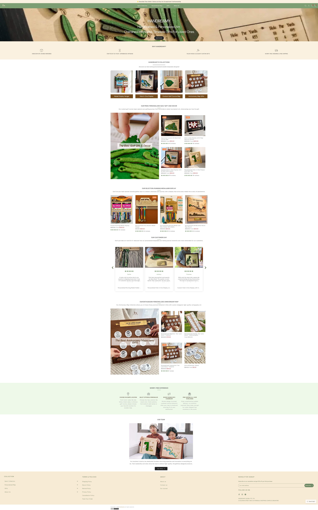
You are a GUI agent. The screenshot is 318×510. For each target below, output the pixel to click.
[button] (165, 143)
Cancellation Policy (88, 495)
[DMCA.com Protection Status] (115, 508)
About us (163, 481)
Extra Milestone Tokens (192, 365)
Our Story (160, 468)
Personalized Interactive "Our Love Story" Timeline (170, 366)
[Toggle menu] (77, 481)
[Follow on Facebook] (239, 494)
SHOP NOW (159, 38)
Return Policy (86, 485)
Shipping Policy (87, 481)
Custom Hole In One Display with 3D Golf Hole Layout (171, 170)
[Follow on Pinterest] (245, 494)
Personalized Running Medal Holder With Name (118, 226)
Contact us (163, 485)
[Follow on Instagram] (242, 494)
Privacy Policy (86, 492)
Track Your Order (87, 499)
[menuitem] (143, 6)
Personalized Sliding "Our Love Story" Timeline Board (194, 334)
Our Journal (164, 488)
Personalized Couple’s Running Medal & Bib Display (166, 226)
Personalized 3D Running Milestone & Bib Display (142, 226)
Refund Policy (86, 488)
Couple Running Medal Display (190, 225)
